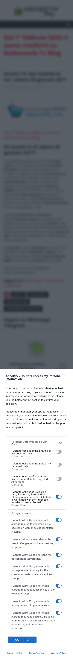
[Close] (65, 376)
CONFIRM (22, 639)
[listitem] (36, 443)
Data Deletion (15, 652)
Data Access (36, 652)
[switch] (59, 452)
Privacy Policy (58, 652)
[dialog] (36, 514)
